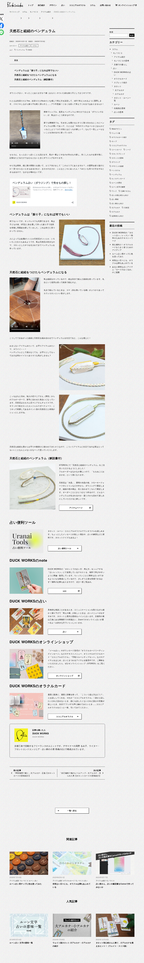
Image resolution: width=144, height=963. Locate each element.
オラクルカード (120, 78)
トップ (30, 5)
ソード (128, 149)
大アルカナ (119, 90)
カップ (114, 141)
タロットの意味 (118, 158)
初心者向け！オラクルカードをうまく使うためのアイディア (122, 247)
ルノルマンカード (118, 178)
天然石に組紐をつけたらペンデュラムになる (35, 74)
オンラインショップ (126, 5)
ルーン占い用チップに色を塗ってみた (122, 255)
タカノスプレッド (118, 154)
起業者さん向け (118, 216)
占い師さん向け (118, 203)
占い (63, 5)
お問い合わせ (105, 5)
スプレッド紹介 (120, 82)
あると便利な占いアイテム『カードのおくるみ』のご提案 (122, 270)
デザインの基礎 (118, 166)
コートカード (117, 149)
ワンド (114, 191)
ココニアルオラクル (77, 5)
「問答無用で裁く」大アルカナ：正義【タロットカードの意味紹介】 (34, 774)
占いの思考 (118, 112)
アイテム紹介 (24, 46)
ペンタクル (116, 170)
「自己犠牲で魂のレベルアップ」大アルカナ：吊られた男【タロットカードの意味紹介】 (80, 774)
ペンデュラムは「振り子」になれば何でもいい (36, 70)
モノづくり (118, 53)
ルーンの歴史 (117, 183)
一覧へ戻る (72, 811)
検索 (111, 32)
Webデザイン (117, 129)
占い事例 (115, 199)
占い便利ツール (64, 548)
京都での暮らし (120, 64)
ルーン (117, 104)
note (64, 591)
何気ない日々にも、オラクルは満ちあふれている (122, 261)
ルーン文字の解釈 (118, 187)
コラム (92, 5)
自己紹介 (41, 5)
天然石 (30, 50)
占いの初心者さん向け (120, 195)
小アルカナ (119, 94)
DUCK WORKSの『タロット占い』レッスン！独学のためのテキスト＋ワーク (122, 236)
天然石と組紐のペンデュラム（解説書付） (34, 79)
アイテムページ (76, 508)
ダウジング (116, 162)
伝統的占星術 (119, 108)
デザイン (53, 5)
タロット (118, 86)
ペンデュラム (20, 50)
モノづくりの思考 (121, 60)
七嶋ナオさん (126, 191)
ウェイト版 (116, 133)
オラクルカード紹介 (119, 137)
